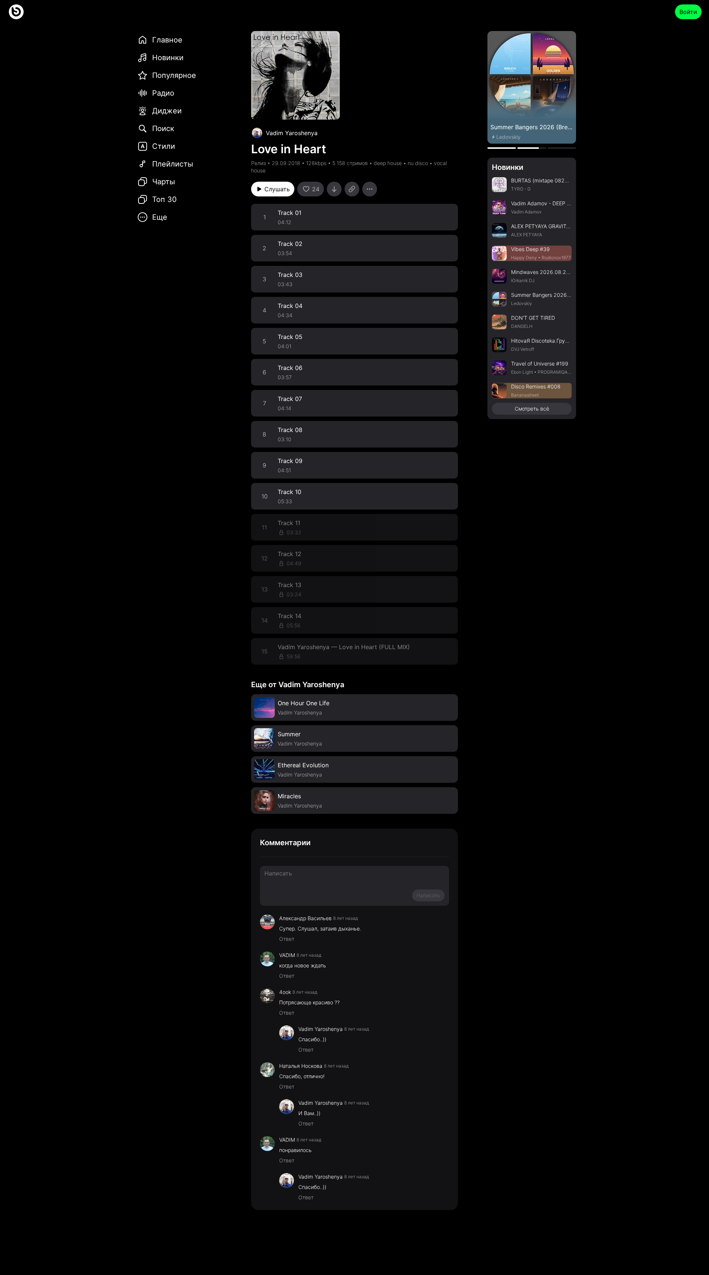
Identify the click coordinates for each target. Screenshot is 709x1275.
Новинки (507, 167)
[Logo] (16, 12)
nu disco (418, 163)
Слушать (277, 189)
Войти (688, 12)
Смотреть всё (532, 408)
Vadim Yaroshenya (292, 133)
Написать (428, 895)
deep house (388, 163)
